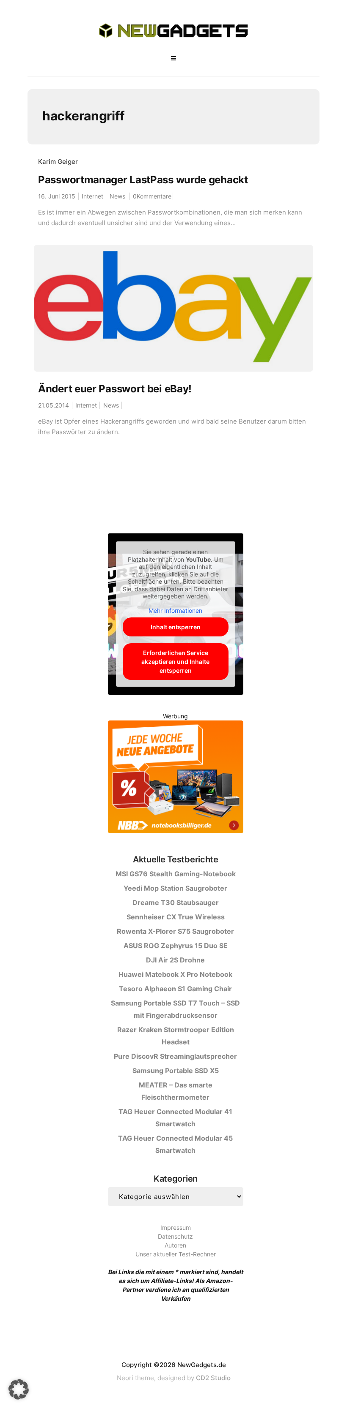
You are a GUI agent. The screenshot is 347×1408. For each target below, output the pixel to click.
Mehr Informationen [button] (175, 610)
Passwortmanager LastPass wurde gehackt (143, 180)
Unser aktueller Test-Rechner (175, 1254)
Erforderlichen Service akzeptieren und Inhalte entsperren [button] (175, 661)
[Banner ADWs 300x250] (175, 778)
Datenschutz (175, 1236)
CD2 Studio (213, 1378)
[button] (18, 1389)
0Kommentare (152, 196)
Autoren (175, 1245)
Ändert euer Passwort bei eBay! (115, 389)
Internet (92, 196)
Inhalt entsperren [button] (176, 627)
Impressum (175, 1227)
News (117, 196)
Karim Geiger (58, 162)
